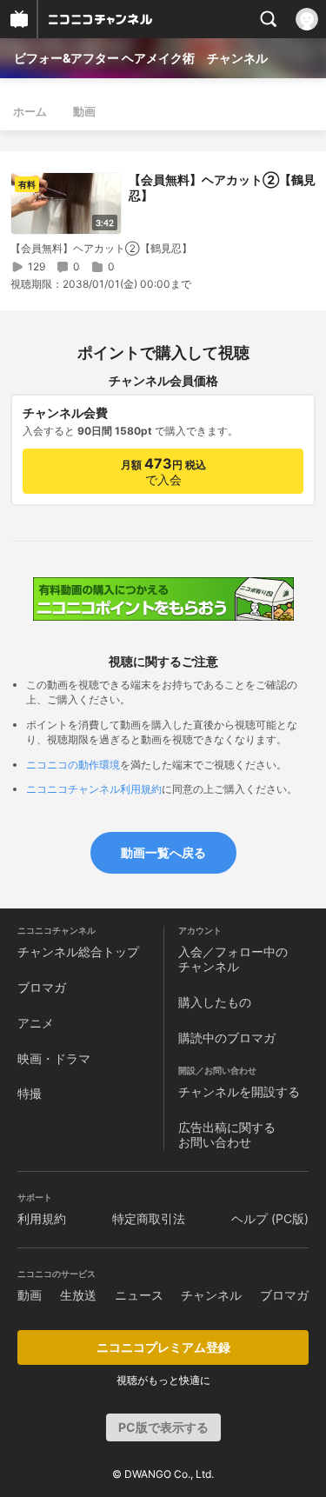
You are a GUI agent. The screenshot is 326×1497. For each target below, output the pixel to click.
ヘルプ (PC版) (270, 1218)
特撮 (29, 1093)
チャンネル (211, 1294)
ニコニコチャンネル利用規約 (94, 788)
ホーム (30, 111)
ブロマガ (41, 987)
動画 (84, 111)
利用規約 (41, 1218)
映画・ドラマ (53, 1058)
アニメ (35, 1022)
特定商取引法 (148, 1218)
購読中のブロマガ (227, 1037)
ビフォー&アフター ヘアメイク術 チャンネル (141, 57)
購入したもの (214, 1002)
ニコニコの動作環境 (73, 764)
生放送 (78, 1294)
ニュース (139, 1294)
